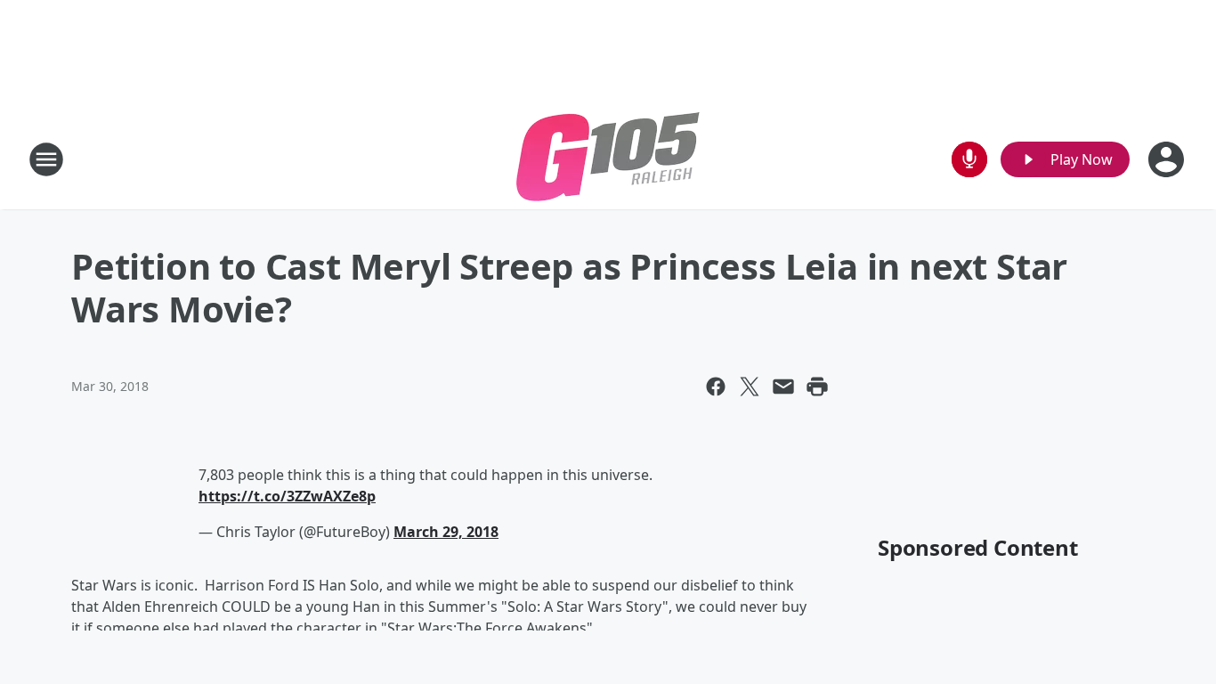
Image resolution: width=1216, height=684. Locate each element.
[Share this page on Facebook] (715, 386)
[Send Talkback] (969, 159)
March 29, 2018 (446, 532)
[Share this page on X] (749, 386)
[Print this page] (817, 386)
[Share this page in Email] (783, 386)
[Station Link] (608, 159)
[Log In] (1168, 159)
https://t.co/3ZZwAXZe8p (287, 496)
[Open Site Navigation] (46, 159)
